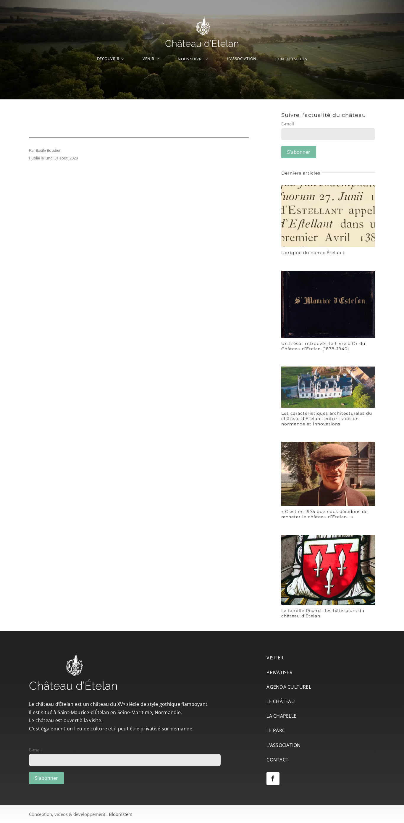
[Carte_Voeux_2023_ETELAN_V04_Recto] (328, 369)
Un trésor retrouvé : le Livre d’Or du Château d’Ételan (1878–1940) (323, 346)
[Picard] (328, 537)
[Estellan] (328, 187)
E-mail (287, 124)
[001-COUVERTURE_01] (328, 273)
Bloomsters (120, 814)
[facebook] (272, 778)
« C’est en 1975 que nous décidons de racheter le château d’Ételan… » (324, 514)
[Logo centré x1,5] (202, 18)
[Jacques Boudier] (328, 444)
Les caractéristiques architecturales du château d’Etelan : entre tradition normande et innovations (326, 419)
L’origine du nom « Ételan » (313, 252)
